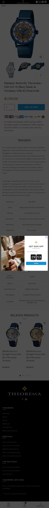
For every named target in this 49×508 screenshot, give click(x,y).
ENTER (36, 263)
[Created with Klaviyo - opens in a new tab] (24, 271)
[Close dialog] (46, 237)
